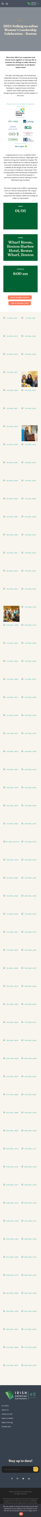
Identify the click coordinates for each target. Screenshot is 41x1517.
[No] (38, 1510)
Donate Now (6, 1427)
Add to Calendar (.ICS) (19, 303)
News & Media (7, 1418)
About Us (5, 1410)
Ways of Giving (7, 1422)
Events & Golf (7, 1414)
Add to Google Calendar (19, 297)
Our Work (5, 1406)
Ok (21, 1514)
